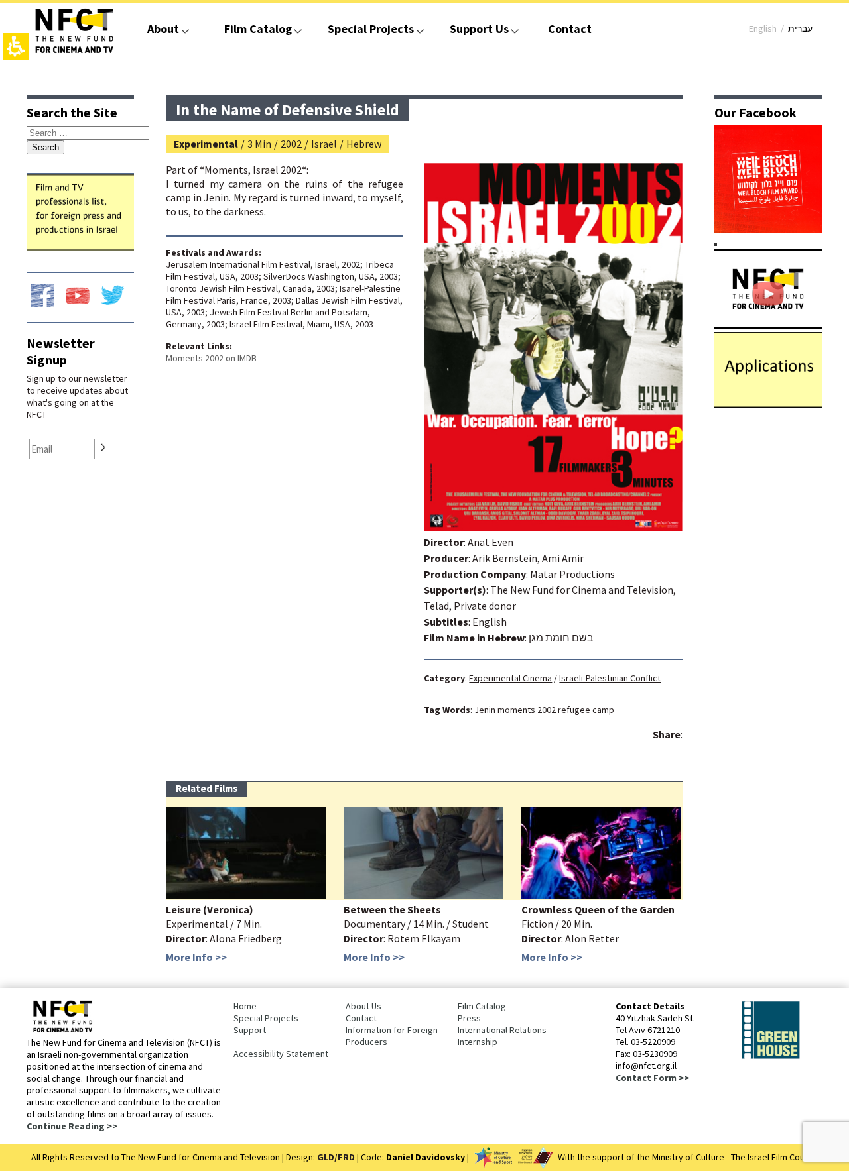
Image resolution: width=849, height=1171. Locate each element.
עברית (800, 28)
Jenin (484, 710)
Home (245, 1006)
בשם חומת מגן (561, 637)
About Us (363, 1006)
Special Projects (371, 28)
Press (469, 1018)
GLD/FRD (336, 1157)
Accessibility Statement (280, 1054)
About (163, 28)
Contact (570, 28)
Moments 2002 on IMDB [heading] (211, 358)
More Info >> (196, 957)
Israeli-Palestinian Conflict (610, 678)
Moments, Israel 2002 (253, 169)
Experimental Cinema (510, 678)
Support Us (479, 28)
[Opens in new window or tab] (768, 228)
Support (249, 1030)
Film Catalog (258, 28)
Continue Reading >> (72, 1126)
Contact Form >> (652, 1078)
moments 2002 (526, 710)
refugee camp (586, 710)
